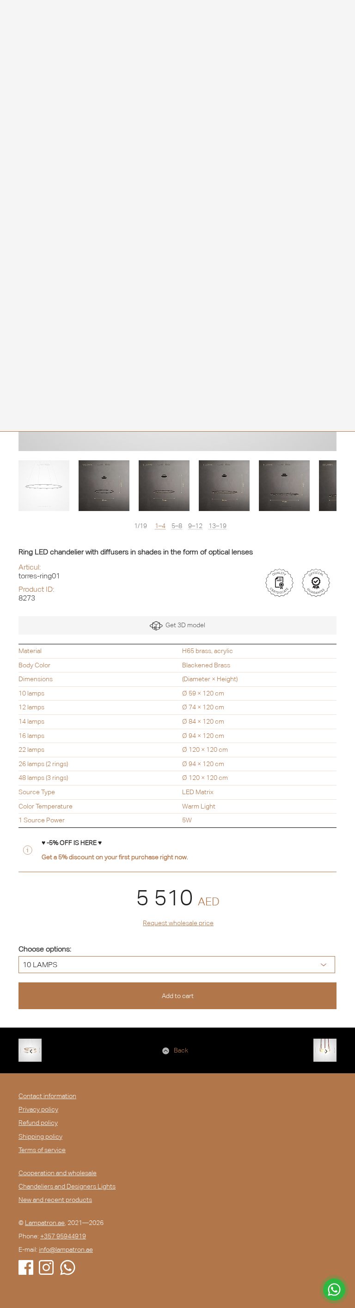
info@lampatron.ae (66, 1249)
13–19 (217, 526)
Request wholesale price (178, 923)
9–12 (195, 526)
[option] (43, 485)
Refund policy (38, 1122)
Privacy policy (38, 1109)
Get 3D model (184, 625)
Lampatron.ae (45, 1222)
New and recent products (55, 1199)
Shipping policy (40, 1136)
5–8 (176, 526)
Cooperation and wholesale (57, 1173)
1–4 (160, 526)
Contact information (47, 1096)
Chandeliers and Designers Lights (67, 1186)
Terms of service (42, 1149)
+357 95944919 (63, 1236)
